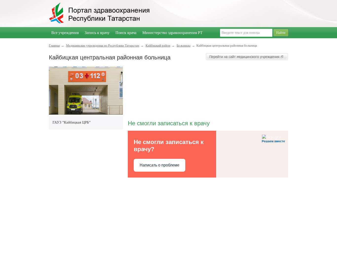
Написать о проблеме (159, 165)
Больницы (183, 45)
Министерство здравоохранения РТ (172, 33)
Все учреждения (65, 33)
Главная (54, 45)
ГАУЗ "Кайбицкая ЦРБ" (72, 122)
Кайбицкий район (158, 45)
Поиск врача (125, 33)
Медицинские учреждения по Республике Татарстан (102, 45)
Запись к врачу (97, 33)
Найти (280, 33)
